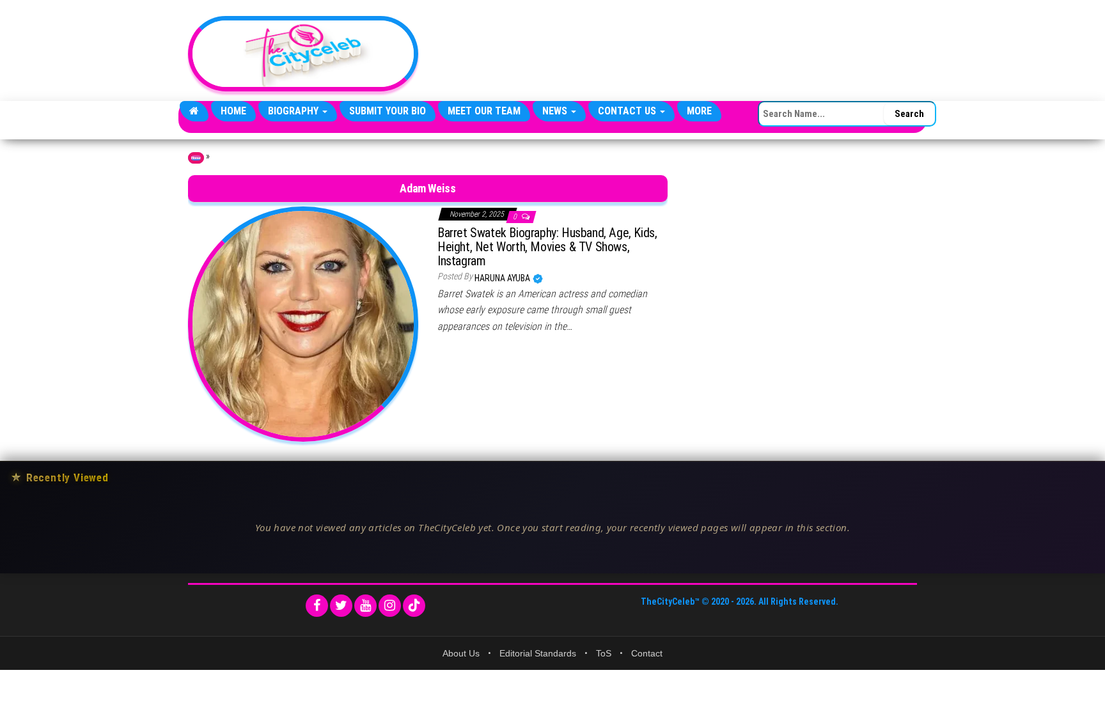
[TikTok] (414, 605)
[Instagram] (390, 605)
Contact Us (628, 111)
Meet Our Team (484, 111)
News (556, 111)
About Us (461, 653)
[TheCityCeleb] (194, 111)
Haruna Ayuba (503, 278)
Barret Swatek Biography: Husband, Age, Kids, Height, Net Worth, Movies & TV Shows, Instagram (547, 246)
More (699, 111)
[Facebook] (317, 605)
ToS (603, 653)
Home (233, 111)
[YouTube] (365, 605)
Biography (294, 111)
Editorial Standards (537, 653)
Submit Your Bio (387, 111)
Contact (646, 653)
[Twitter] (341, 605)
